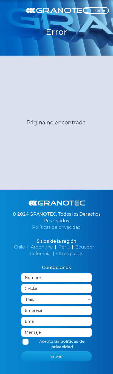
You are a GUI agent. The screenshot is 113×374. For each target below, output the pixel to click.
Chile (19, 247)
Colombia (40, 253)
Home (99, 10)
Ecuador (84, 247)
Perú (64, 247)
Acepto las (62, 344)
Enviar (56, 356)
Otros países (69, 253)
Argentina (42, 247)
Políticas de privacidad (56, 227)
